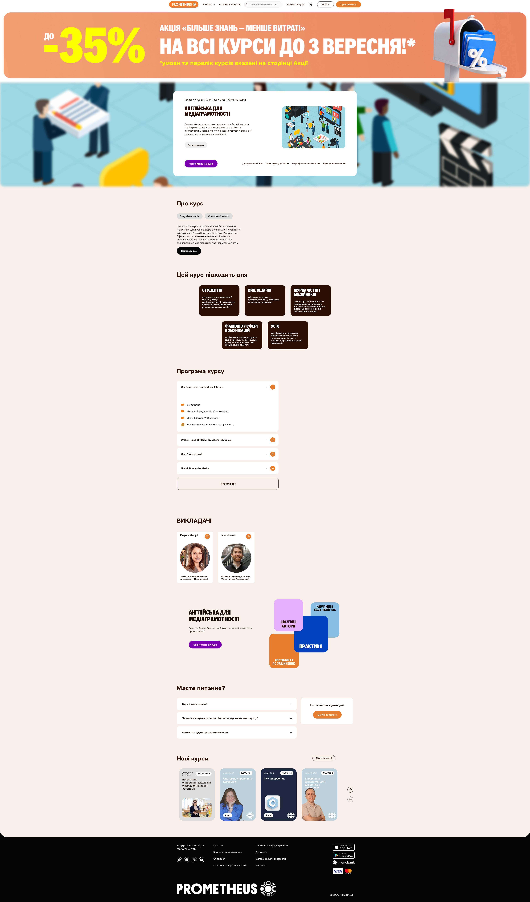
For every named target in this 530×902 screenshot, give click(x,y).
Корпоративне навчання (227, 852)
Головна (189, 99)
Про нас (218, 845)
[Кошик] (311, 4)
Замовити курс (295, 4)
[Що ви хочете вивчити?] (263, 4)
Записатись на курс (201, 163)
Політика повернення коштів (230, 865)
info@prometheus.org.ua (191, 845)
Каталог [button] (208, 4)
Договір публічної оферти (271, 858)
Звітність (261, 865)
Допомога (261, 852)
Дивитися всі (324, 758)
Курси (200, 99)
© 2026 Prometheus (341, 894)
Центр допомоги (327, 714)
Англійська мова (215, 99)
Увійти (325, 4)
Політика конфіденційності (272, 845)
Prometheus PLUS (229, 4)
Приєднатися (349, 4)
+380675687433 (186, 848)
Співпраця (219, 858)
